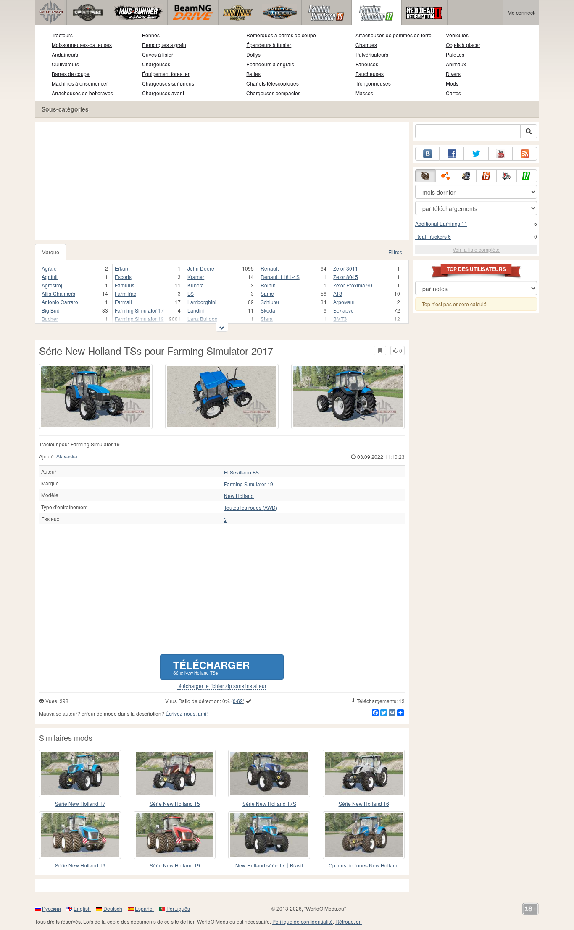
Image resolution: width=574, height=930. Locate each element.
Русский (51, 908)
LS (190, 293)
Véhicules (457, 35)
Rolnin (268, 285)
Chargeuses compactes (273, 92)
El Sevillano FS (241, 472)
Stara (267, 318)
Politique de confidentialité (302, 921)
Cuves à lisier (157, 54)
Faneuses (366, 64)
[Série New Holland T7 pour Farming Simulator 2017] (80, 773)
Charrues (366, 44)
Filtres (395, 251)
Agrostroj (52, 285)
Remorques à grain (164, 44)
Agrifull (50, 276)
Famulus (124, 285)
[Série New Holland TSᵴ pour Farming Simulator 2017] (96, 396)
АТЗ (337, 293)
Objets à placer (463, 44)
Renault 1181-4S (280, 276)
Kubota (195, 285)
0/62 (238, 700)
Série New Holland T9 (80, 865)
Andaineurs (65, 54)
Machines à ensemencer (80, 83)
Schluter (270, 301)
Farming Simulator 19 (139, 318)
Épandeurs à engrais (270, 64)
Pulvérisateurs (371, 54)
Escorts (123, 276)
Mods (452, 83)
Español (144, 908)
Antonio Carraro (60, 301)
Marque (50, 251)
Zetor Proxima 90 (352, 285)
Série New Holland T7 (80, 803)
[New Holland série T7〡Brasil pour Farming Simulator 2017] (269, 835)
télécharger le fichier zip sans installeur (221, 686)
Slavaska (66, 456)
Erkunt (122, 268)
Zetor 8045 (345, 276)
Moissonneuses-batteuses (82, 44)
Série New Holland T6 (364, 803)
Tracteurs (62, 35)
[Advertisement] (222, 181)
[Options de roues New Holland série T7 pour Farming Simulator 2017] (364, 835)
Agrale (49, 268)
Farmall (123, 301)
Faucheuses (369, 73)
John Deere (200, 268)
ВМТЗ (340, 318)
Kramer (195, 276)
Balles (253, 73)
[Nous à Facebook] (452, 154)
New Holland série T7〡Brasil (269, 865)
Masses (364, 92)
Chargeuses (156, 64)
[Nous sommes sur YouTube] (500, 154)
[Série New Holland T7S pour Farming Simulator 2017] (269, 773)
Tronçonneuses (373, 83)
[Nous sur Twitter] (476, 154)
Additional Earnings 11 (441, 223)
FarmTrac (125, 293)
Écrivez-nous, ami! (187, 713)
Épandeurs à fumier (268, 44)
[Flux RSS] (525, 154)
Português (178, 908)
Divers (453, 73)
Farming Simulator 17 (139, 310)
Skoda (268, 310)
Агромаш (344, 301)
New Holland (239, 496)
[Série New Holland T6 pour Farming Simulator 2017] (364, 773)
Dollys (253, 54)
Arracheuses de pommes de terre (393, 35)
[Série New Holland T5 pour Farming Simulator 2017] (175, 773)
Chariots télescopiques (272, 83)
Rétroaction (348, 921)
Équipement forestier (166, 73)
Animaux (456, 64)
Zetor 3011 (345, 268)
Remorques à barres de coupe (281, 35)
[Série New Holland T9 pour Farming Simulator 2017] (80, 835)
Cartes (453, 92)
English (82, 908)
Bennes (151, 35)
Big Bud (51, 310)
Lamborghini (201, 301)
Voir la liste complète (476, 249)
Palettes (455, 54)
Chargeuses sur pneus (168, 83)
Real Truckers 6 (433, 236)
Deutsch (112, 908)
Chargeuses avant (163, 92)
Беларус (343, 310)
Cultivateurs (65, 64)
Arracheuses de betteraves (82, 92)
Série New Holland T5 (175, 803)
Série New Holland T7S (269, 803)
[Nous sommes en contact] (427, 154)
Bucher (50, 318)
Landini (196, 310)
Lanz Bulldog (202, 318)
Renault (270, 268)
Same (267, 293)
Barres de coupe (71, 73)
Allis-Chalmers (58, 293)
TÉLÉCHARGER (211, 667)
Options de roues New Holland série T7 (364, 866)
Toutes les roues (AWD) (250, 507)
